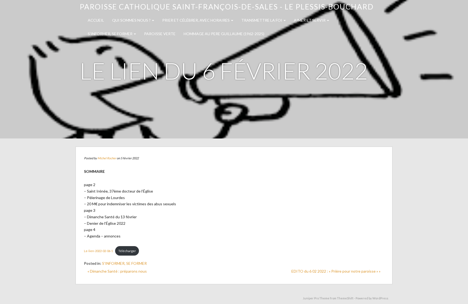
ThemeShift (345, 298)
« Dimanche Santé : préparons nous (117, 271)
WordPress (380, 298)
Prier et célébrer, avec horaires (196, 20)
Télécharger (127, 251)
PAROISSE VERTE (160, 33)
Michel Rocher (107, 158)
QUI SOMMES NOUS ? (131, 20)
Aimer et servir (310, 20)
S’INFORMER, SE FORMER (110, 33)
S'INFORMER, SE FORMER (124, 263)
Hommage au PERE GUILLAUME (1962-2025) (224, 33)
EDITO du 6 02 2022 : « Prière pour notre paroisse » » (336, 271)
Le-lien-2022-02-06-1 (98, 251)
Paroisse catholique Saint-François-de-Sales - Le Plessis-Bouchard (227, 6)
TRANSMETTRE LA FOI (262, 20)
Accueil (96, 20)
